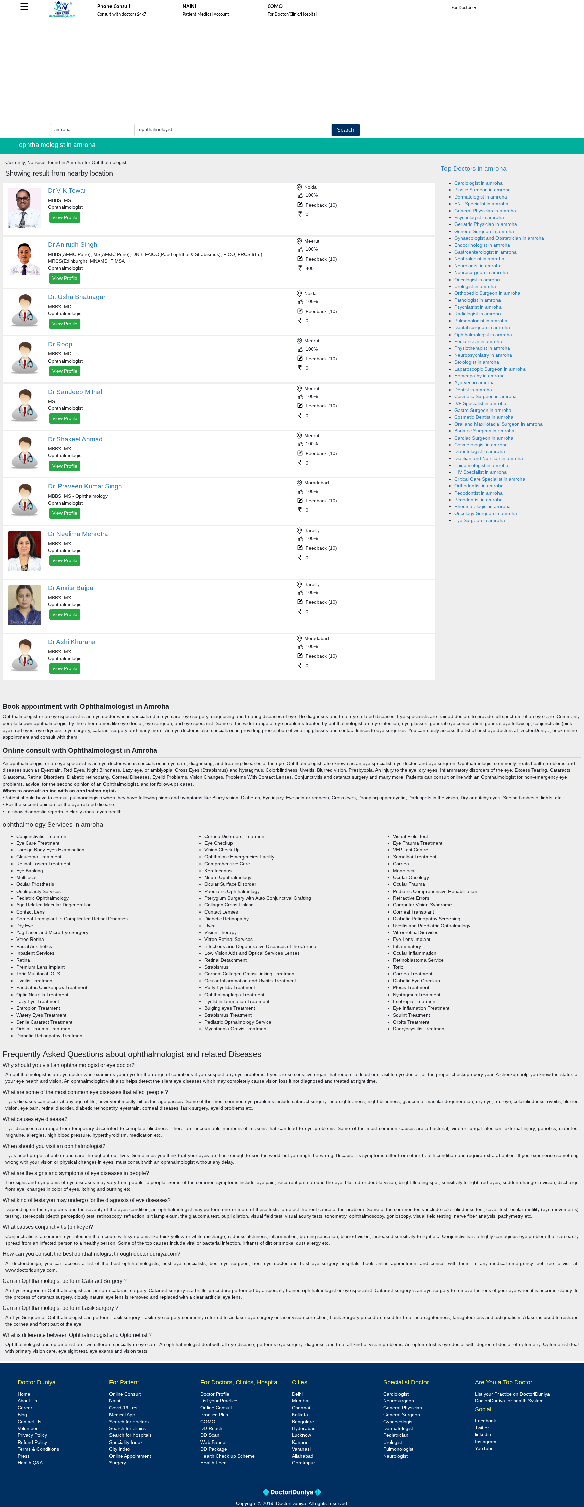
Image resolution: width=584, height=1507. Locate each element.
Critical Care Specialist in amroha (489, 479)
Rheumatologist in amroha (482, 506)
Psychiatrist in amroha (478, 307)
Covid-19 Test (124, 1407)
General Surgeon (401, 1414)
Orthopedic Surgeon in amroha (487, 293)
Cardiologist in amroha (478, 183)
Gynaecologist (398, 1421)
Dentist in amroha (473, 389)
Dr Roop (60, 344)
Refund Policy (32, 1442)
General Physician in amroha (485, 210)
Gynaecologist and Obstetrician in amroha (499, 238)
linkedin (483, 1434)
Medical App (122, 1414)
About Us (27, 1400)
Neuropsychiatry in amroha (483, 355)
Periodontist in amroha (478, 499)
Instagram (485, 1441)
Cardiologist (396, 1394)
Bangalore (303, 1421)
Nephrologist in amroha (479, 258)
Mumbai (300, 1400)
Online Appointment (130, 1456)
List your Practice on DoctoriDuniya (512, 1394)
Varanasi (301, 1449)
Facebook (485, 1420)
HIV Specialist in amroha (480, 472)
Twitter (482, 1427)
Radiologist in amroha (477, 313)
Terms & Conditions (38, 1449)
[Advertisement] (292, 71)
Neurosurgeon (398, 1400)
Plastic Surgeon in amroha (482, 189)
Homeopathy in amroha (479, 375)
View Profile (64, 217)
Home (24, 1394)
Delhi (297, 1394)
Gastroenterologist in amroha (485, 252)
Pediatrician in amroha (478, 341)
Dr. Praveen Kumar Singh (85, 486)
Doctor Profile (214, 1394)
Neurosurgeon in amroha (481, 272)
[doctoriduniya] (62, 16)
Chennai (301, 1407)
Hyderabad (304, 1428)
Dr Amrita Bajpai (71, 587)
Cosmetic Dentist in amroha (483, 417)
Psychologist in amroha (479, 217)
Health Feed (213, 1462)
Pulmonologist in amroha (480, 320)
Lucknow (301, 1435)
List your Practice (218, 1400)
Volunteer (28, 1428)
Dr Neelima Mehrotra (78, 533)
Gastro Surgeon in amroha (482, 410)
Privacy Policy (32, 1435)
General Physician (402, 1407)
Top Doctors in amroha (474, 168)
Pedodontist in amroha (478, 493)
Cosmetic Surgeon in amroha (485, 396)
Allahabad (302, 1456)
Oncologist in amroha (477, 279)
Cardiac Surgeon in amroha (483, 438)
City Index (119, 1449)
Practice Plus (214, 1414)
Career (25, 1407)
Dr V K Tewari (68, 190)
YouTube (484, 1448)
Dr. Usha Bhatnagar (76, 296)
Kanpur (300, 1442)
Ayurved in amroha (474, 382)
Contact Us (29, 1421)
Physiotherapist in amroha (482, 348)
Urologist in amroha (475, 286)
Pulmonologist (398, 1449)
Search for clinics (127, 1428)
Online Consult (125, 1394)
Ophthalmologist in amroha (483, 334)
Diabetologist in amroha (479, 451)
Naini (114, 1400)
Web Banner (213, 1442)
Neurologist (395, 1456)
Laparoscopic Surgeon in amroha (490, 369)
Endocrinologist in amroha (482, 245)
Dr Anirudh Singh (72, 244)
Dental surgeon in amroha (482, 327)
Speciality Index (126, 1442)
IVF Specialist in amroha (480, 403)
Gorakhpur (303, 1462)
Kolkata (300, 1414)
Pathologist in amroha (477, 300)
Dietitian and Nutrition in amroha (488, 458)
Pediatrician (395, 1435)
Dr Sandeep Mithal (75, 391)
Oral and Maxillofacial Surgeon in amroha (498, 424)
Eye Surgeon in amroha (479, 520)
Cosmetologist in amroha (481, 444)
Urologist (392, 1442)
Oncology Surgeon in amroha (485, 513)
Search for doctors (129, 1421)
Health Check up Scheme (227, 1456)
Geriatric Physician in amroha (485, 224)
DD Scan (209, 1435)
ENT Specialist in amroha (481, 203)
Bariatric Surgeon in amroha (484, 430)
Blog (22, 1414)
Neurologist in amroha (478, 265)
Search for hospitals (130, 1435)
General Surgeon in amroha (484, 231)
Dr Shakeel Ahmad (75, 439)
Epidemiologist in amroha (481, 465)
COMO (207, 1421)
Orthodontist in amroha (479, 485)
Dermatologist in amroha (480, 197)
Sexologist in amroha (476, 362)
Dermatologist (398, 1428)
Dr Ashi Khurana (72, 641)
